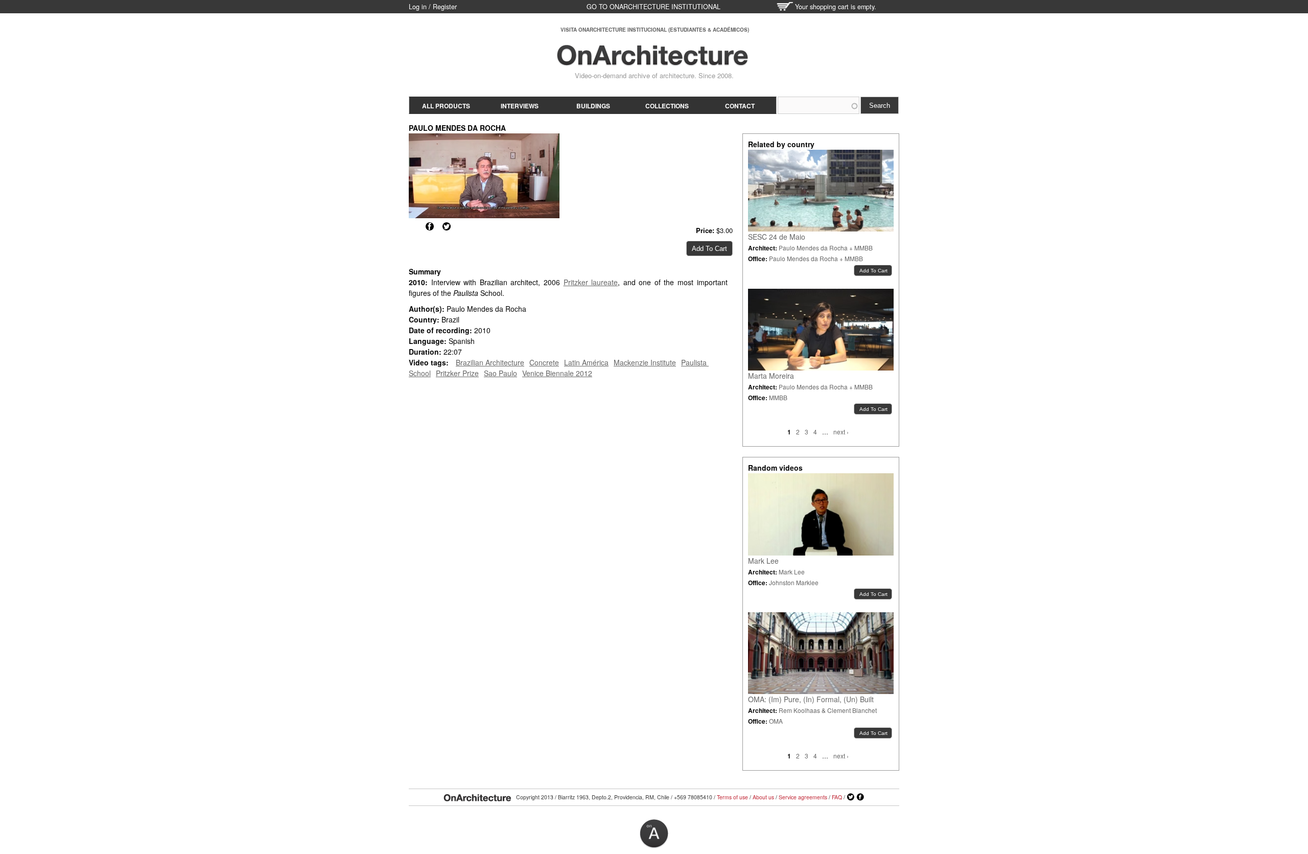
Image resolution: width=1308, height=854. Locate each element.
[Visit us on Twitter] (851, 797)
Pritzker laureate (591, 282)
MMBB (778, 397)
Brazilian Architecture (490, 362)
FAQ (837, 797)
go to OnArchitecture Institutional (653, 6)
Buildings (593, 105)
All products (446, 105)
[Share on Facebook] (430, 226)
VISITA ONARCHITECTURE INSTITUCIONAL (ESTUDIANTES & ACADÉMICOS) (654, 29)
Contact (740, 105)
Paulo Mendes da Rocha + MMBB (826, 247)
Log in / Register (433, 6)
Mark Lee (763, 561)
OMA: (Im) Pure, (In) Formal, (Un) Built (811, 699)
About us (763, 797)
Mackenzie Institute (645, 362)
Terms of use (732, 797)
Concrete (544, 362)
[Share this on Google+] (413, 226)
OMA (776, 721)
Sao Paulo (500, 373)
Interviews (520, 105)
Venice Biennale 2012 (557, 373)
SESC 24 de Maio (776, 237)
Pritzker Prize (457, 373)
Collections (667, 105)
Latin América (586, 362)
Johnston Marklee (794, 582)
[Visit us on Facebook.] (860, 797)
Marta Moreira (771, 376)
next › (841, 431)
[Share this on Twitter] (446, 226)
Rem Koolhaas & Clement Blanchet (828, 710)
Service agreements (803, 797)
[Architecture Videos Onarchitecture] (652, 61)
